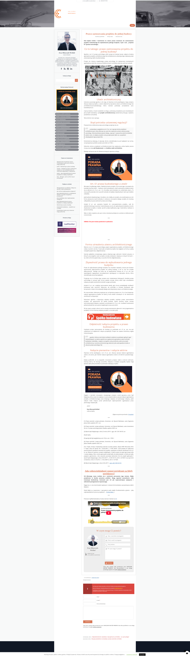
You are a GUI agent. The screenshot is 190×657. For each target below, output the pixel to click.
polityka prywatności (92, 346)
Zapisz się (108, 338)
